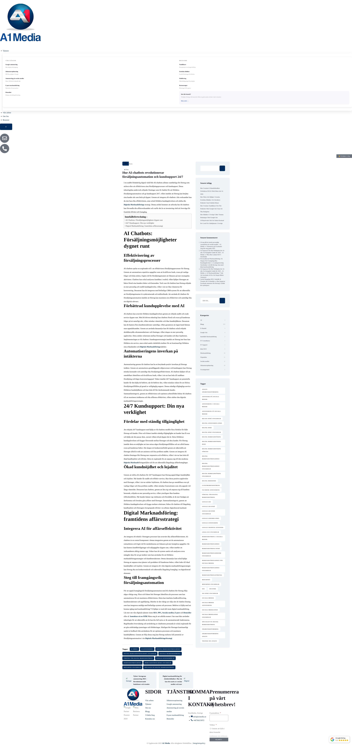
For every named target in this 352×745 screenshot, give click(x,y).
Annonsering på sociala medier (211, 413)
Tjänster (6, 51)
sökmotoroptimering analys (210, 635)
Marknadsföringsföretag (212, 575)
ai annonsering (147, 649)
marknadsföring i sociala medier (212, 538)
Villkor (212, 725)
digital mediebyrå (209, 480)
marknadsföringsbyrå (132, 662)
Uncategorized (204, 369)
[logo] (20, 22)
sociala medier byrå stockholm (210, 616)
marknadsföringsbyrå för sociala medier (212, 562)
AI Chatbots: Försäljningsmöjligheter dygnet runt (144, 220)
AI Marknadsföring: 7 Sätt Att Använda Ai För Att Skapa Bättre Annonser (212, 275)
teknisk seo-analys (209, 641)
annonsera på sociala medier (210, 398)
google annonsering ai (165, 658)
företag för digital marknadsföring (138, 658)
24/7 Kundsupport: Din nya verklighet (140, 223)
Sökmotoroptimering (206, 365)
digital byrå (207, 427)
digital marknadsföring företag (211, 450)
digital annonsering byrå (212, 423)
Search (222, 168)
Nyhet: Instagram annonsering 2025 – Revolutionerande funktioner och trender (141, 680)
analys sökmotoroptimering (210, 391)
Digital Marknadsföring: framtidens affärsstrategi (144, 226)
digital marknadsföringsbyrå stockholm (140, 653)
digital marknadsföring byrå (211, 443)
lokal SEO (203, 349)
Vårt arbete (7, 113)
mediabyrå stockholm (132, 667)
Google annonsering (210, 522)
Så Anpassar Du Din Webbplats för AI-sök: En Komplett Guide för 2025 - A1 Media (212, 252)
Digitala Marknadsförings (170, 653)
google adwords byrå (210, 518)
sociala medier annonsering (208, 604)
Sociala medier (204, 361)
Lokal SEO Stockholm (210, 532)
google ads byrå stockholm (208, 512)
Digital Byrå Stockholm (211, 432)
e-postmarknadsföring (211, 485)
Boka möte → (185, 101)
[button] (339, 739)
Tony (127, 169)
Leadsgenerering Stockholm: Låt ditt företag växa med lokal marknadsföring (212, 265)
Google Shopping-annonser (212, 527)
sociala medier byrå (210, 609)
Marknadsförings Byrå (211, 548)
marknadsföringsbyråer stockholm (211, 554)
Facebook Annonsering (211, 490)
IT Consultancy (205, 341)
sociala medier (208, 598)
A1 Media (134, 649)
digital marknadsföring (211, 436)
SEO (203, 588)
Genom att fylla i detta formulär (218, 732)
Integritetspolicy (199, 743)
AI (201, 320)
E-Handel (203, 328)
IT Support (203, 345)
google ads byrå (208, 506)
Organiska (203, 357)
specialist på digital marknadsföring (159, 667)
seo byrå (212, 588)
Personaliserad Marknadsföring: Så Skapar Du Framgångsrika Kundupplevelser (211, 261)
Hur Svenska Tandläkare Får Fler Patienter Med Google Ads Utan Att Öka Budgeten (211, 208)
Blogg (202, 324)
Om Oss (6, 116)
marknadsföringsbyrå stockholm (158, 662)
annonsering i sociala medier (210, 405)
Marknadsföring (205, 353)
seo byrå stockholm (210, 593)
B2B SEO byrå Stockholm (211, 418)
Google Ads (203, 332)
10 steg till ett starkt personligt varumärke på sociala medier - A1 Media (210, 244)
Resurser (6, 120)
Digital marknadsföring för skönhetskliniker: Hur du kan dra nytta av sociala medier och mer (172, 680)
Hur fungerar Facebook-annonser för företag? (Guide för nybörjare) (212, 283)
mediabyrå (206, 579)
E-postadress (215, 713)
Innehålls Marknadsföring (208, 336)
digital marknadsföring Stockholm (211, 475)
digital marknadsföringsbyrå (168, 649)
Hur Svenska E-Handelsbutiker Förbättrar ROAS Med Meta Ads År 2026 (211, 191)
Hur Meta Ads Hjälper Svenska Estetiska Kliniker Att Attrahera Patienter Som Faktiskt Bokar (210, 200)
